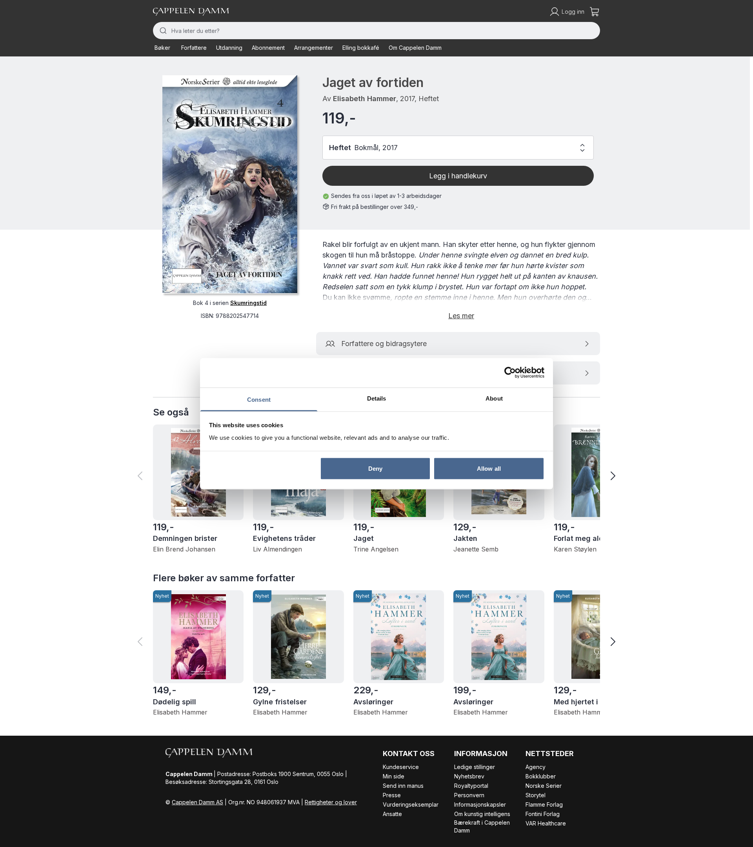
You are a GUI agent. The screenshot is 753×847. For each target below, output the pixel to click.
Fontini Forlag (543, 814)
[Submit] (162, 30)
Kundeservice (401, 767)
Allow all (489, 468)
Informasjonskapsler (480, 804)
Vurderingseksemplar (410, 804)
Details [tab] (376, 398)
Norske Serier (544, 785)
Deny (375, 468)
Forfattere (194, 47)
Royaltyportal (471, 785)
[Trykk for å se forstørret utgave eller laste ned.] (229, 184)
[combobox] (376, 30)
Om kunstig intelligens (482, 814)
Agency (536, 767)
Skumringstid (248, 302)
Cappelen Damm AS (197, 802)
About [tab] (494, 398)
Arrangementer (313, 47)
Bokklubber (541, 776)
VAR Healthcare (546, 823)
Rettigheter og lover (331, 802)
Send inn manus (403, 785)
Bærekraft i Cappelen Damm (482, 826)
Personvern (469, 795)
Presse (392, 795)
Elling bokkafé (360, 47)
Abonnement (268, 47)
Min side (393, 776)
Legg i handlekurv (458, 176)
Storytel (536, 795)
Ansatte (392, 814)
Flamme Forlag (544, 804)
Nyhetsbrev (469, 776)
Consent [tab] (259, 399)
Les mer (461, 316)
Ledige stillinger (474, 767)
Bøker (162, 47)
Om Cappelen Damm (415, 47)
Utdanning (229, 47)
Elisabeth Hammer (364, 98)
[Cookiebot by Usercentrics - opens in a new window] (510, 373)
